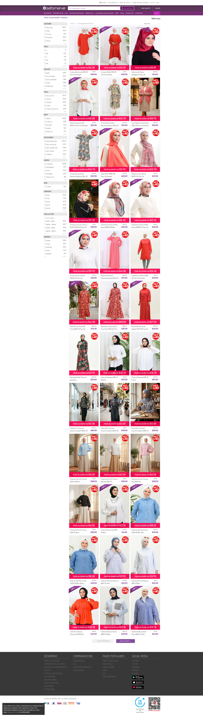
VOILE (66, 13)
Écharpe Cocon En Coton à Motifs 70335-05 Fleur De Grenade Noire (78, 227)
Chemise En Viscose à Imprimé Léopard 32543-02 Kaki (79, 430)
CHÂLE (105, 670)
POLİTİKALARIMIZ (49, 689)
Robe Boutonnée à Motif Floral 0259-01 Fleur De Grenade (77, 329)
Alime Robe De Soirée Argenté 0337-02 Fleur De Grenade (140, 329)
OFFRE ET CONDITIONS (51, 683)
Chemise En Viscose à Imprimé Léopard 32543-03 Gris (109, 430)
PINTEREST (135, 670)
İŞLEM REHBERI (49, 686)
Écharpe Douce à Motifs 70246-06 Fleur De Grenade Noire (77, 278)
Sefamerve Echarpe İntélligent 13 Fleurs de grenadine (138, 74)
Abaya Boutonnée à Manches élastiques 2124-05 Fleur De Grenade (109, 278)
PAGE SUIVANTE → (125, 641)
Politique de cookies (13, 712)
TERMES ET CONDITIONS (52, 661)
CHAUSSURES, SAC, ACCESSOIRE (104, 13)
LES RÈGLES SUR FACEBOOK (53, 673)
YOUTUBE (135, 673)
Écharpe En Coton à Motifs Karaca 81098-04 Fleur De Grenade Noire (140, 227)
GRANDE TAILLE (89, 13)
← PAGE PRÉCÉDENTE (103, 641)
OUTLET (157, 13)
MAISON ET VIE (130, 13)
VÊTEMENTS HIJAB (58, 13)
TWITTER (135, 664)
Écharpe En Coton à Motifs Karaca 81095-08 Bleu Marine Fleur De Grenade (109, 227)
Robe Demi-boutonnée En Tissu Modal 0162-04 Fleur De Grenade (109, 329)
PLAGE (122, 13)
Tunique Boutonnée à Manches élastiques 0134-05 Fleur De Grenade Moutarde (109, 125)
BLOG (152, 3)
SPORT (117, 13)
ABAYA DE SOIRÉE (108, 667)
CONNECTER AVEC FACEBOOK (140, 3)
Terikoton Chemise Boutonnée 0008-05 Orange (77, 634)
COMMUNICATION (78, 661)
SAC (104, 673)
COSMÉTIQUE (139, 13)
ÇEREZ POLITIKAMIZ (50, 680)
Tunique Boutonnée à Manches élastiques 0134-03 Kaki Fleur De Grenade (79, 176)
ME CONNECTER (112, 3)
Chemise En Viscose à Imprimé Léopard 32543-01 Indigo (140, 430)
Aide (74, 664)
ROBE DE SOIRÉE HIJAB (110, 661)
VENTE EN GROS (78, 670)
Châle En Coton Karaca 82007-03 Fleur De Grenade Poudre (139, 176)
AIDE (157, 3)
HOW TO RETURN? (49, 677)
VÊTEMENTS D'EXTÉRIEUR (77, 13)
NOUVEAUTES (47, 13)
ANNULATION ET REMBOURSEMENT (55, 667)
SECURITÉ (47, 670)
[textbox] (93, 8)
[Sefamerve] (55, 8)
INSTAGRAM (136, 667)
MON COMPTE (146, 8)
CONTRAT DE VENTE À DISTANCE (54, 664)
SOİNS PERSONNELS (109, 677)
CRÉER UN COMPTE (125, 3)
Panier (157, 8)
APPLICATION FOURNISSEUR (82, 667)
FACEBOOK (135, 661)
